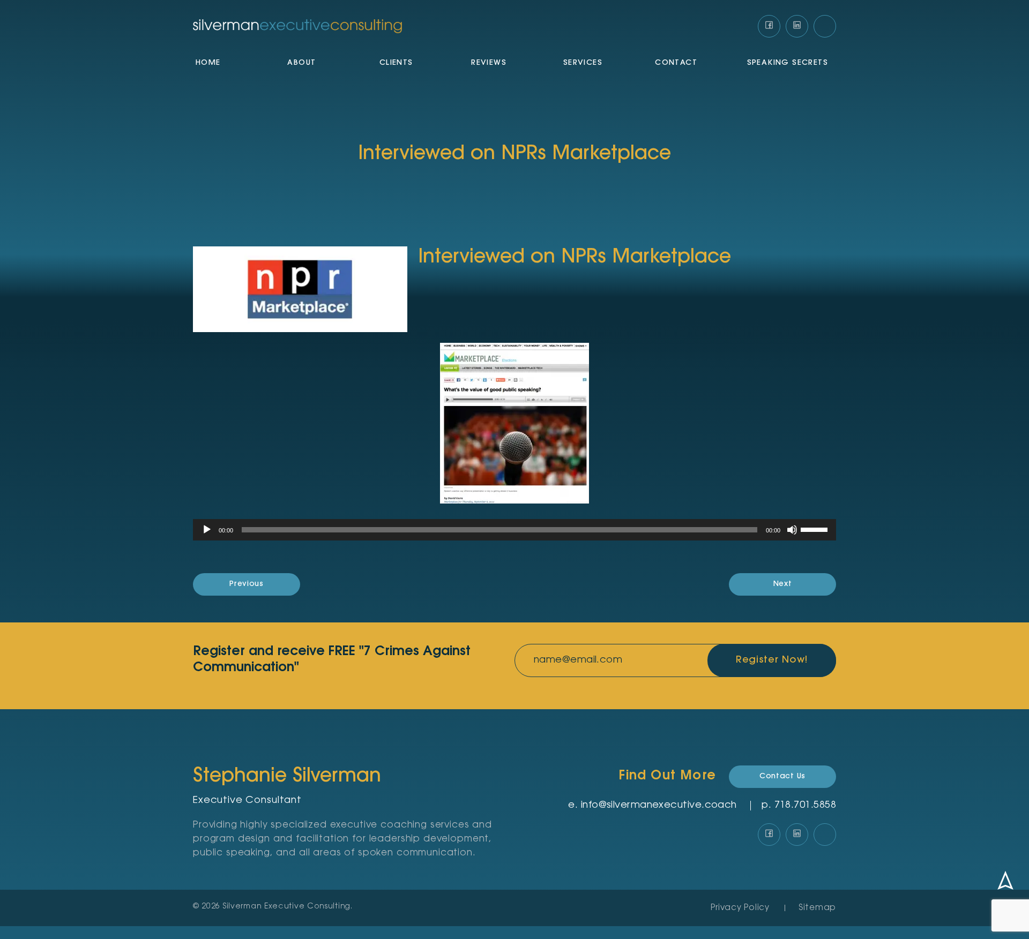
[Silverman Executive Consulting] (297, 26)
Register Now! (772, 660)
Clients (396, 63)
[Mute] (792, 529)
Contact (676, 63)
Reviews (488, 63)
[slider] (816, 528)
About (301, 63)
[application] (514, 529)
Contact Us (782, 776)
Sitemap (817, 908)
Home (208, 63)
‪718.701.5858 (805, 805)
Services (582, 63)
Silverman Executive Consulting (287, 907)
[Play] (207, 529)
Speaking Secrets (787, 63)
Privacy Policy (740, 908)
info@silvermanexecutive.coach (659, 805)
